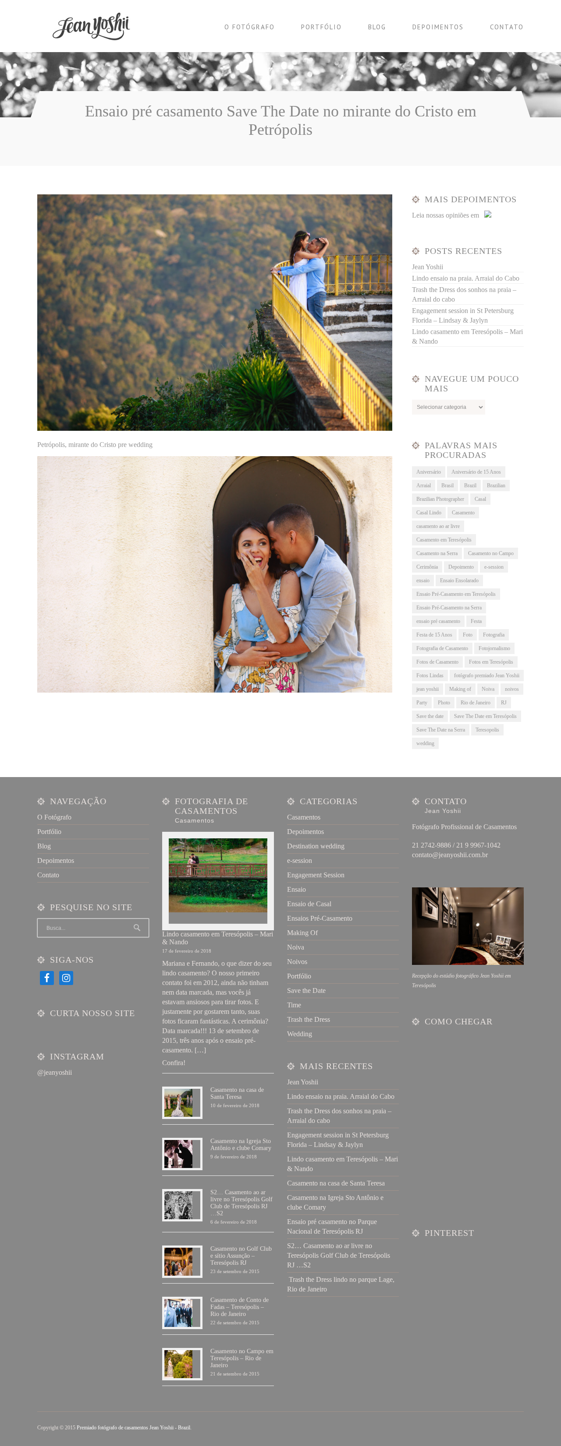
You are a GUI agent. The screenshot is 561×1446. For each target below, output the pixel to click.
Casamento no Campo (491, 553)
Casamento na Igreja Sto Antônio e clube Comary (240, 1144)
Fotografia (493, 635)
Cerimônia (427, 567)
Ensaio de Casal (309, 904)
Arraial (423, 485)
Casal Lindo (428, 513)
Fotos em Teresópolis (491, 662)
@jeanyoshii (54, 1072)
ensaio (423, 580)
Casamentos (303, 817)
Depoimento (461, 567)
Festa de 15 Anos (434, 635)
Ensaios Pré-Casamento (319, 918)
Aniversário (428, 472)
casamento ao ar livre (438, 526)
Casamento (463, 513)
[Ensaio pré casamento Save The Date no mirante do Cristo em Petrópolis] (214, 428)
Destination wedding (315, 846)
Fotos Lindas (430, 675)
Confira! (173, 1062)
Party (421, 703)
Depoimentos (438, 27)
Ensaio (296, 889)
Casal (480, 499)
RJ (504, 703)
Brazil (470, 485)
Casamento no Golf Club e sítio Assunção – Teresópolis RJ (241, 1255)
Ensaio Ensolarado (459, 580)
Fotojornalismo (494, 648)
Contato (507, 27)
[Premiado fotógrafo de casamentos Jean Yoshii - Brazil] (96, 26)
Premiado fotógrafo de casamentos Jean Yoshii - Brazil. (134, 1428)
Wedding (299, 1034)
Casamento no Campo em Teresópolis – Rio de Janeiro (241, 1358)
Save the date (430, 716)
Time (294, 1005)
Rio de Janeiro (475, 703)
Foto (467, 635)
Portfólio (321, 27)
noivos (512, 689)
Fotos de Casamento (437, 662)
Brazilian (496, 485)
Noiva (488, 689)
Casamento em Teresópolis (444, 540)
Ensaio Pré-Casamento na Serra (449, 608)
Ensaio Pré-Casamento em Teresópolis (456, 594)
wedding (425, 743)
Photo (444, 703)
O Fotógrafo (249, 27)
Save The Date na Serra (440, 730)
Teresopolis (487, 730)
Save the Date (306, 990)
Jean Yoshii (427, 267)
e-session (494, 567)
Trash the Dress (308, 1019)
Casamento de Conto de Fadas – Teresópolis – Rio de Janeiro (239, 1307)
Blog (377, 27)
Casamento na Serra (437, 553)
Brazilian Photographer (440, 499)
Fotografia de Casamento (442, 648)
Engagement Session (315, 875)
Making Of (302, 932)
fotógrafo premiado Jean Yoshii (486, 675)
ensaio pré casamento (438, 621)
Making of (460, 689)
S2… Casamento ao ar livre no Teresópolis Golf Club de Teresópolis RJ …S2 (241, 1203)
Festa (476, 621)
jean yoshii (427, 689)
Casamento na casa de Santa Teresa (237, 1093)
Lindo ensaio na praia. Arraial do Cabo (465, 278)
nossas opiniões (447, 215)
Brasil (447, 485)
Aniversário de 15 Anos (476, 472)
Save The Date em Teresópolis (485, 716)
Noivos (297, 961)
